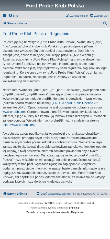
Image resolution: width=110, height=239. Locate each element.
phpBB (48, 203)
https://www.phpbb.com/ (19, 125)
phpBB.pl (74, 207)
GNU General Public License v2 (75, 103)
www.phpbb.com (14, 112)
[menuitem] (13, 16)
